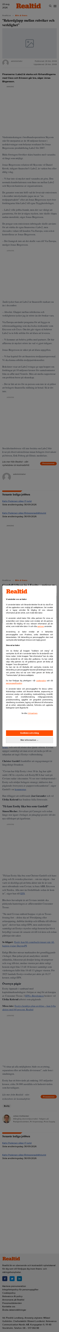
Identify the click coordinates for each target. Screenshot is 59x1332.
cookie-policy (41, 681)
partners (41, 626)
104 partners (33, 713)
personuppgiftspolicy (14, 683)
